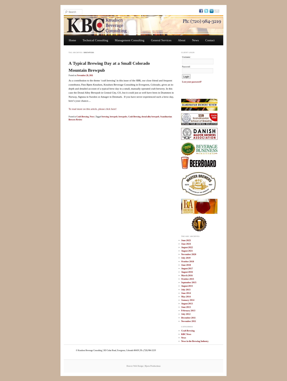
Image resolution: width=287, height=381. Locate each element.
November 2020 (188, 254)
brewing (105, 116)
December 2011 (188, 317)
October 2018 (187, 261)
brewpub (114, 116)
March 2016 (187, 275)
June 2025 (186, 240)
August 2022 (187, 247)
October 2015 (187, 279)
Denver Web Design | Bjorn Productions (144, 366)
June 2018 (186, 265)
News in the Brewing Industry (195, 341)
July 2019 (186, 258)
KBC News (186, 334)
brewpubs (123, 116)
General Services (161, 40)
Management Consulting (129, 40)
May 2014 (186, 296)
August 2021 (187, 251)
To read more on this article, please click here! (92, 109)
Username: (186, 57)
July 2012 (186, 314)
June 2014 (186, 293)
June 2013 (186, 307)
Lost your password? (192, 82)
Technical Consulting (95, 40)
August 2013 (187, 303)
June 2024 (186, 244)
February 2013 (188, 310)
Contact (210, 40)
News (195, 40)
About (181, 40)
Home (72, 40)
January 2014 (187, 300)
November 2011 (188, 321)
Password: (186, 67)
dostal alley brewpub (150, 116)
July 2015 (186, 289)
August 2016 (187, 272)
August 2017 (187, 268)
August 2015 (187, 286)
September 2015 (188, 282)
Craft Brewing (82, 116)
